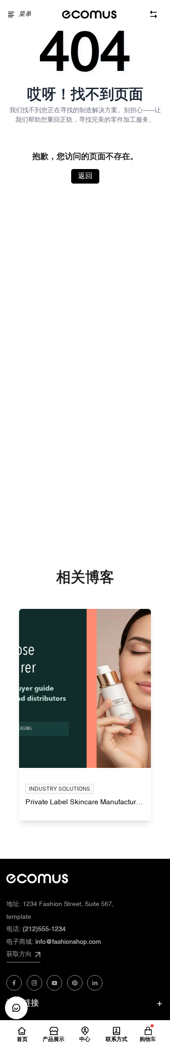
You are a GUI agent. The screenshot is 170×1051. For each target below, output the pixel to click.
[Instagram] (34, 983)
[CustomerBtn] (16, 1007)
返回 (85, 176)
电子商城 (53, 942)
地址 (60, 904)
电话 (36, 929)
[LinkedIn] (94, 983)
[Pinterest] (75, 983)
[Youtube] (54, 983)
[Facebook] (14, 983)
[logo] (89, 14)
